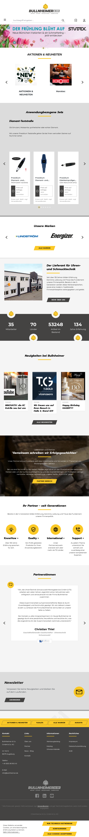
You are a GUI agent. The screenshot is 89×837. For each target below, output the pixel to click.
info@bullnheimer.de (10, 773)
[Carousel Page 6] (49, 207)
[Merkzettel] (75, 20)
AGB (70, 751)
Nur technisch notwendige (59, 823)
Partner (27, 746)
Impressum (73, 741)
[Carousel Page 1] (41, 48)
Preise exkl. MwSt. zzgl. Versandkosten (19, 200)
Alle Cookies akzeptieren (60, 834)
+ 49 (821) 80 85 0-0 (9, 763)
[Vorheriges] (2, 38)
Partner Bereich (44, 481)
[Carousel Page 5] (47, 207)
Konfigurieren (59, 829)
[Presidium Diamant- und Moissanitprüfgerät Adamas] (19, 164)
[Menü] (5, 20)
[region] (44, 37)
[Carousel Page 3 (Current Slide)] (45, 48)
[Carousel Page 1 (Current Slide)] (39, 207)
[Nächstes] (86, 38)
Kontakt (27, 756)
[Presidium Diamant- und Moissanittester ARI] (44, 164)
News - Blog (29, 751)
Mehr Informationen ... (11, 832)
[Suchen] (63, 20)
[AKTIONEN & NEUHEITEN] (26, 74)
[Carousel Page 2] (43, 48)
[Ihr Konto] (84, 20)
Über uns (27, 741)
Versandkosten (43, 806)
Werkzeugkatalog (53, 741)
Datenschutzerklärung (77, 746)
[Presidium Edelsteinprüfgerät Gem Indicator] (68, 164)
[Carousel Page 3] (43, 207)
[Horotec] (61, 74)
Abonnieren (14, 700)
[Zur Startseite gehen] (44, 9)
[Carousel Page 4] (47, 48)
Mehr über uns (58, 300)
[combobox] (36, 20)
